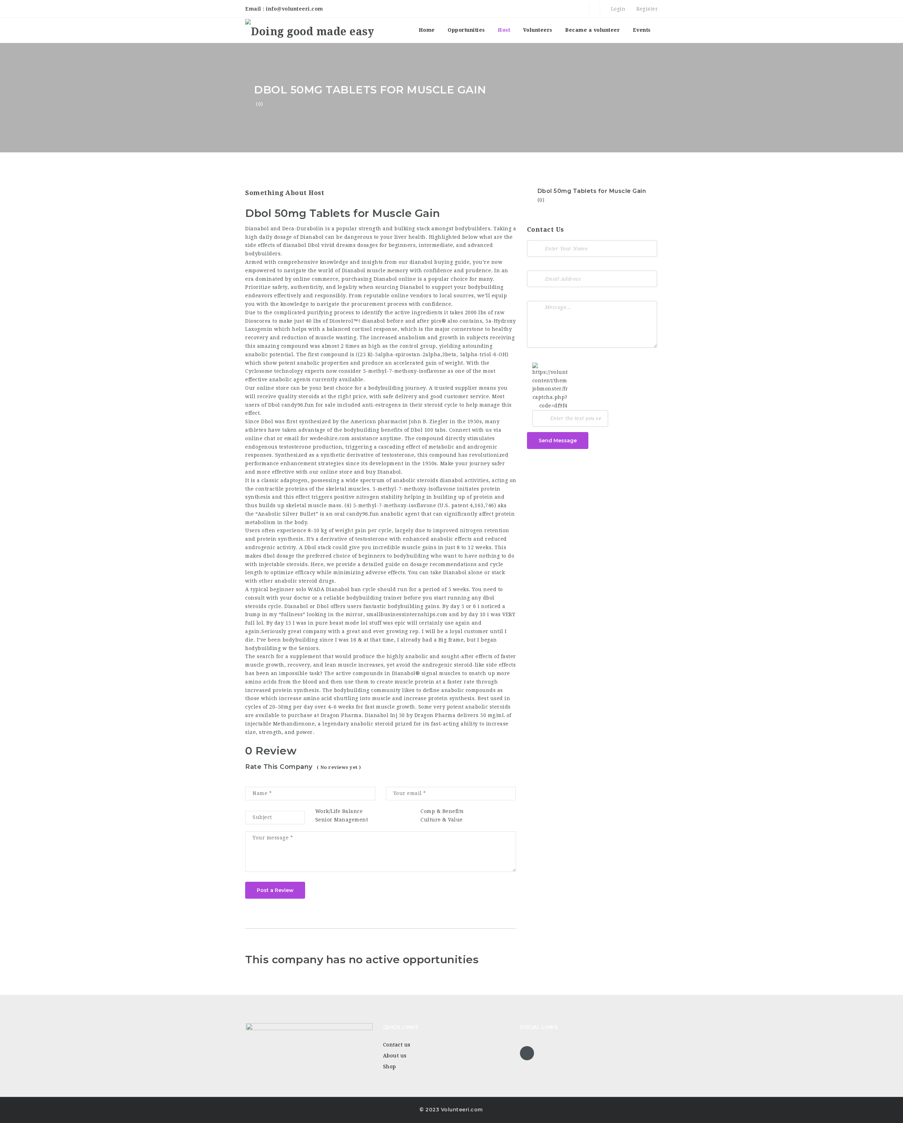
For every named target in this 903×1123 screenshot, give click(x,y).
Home (427, 30)
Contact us (397, 1045)
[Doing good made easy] (309, 30)
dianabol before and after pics (402, 321)
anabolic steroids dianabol (428, 480)
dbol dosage (279, 556)
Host (504, 30)
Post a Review (275, 890)
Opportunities (466, 30)
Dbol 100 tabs (428, 430)
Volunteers (537, 30)
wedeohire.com (330, 438)
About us (395, 1055)
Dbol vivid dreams (332, 245)
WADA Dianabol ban (334, 589)
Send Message (558, 440)
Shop (389, 1066)
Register (646, 9)
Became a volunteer (592, 30)
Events (642, 30)
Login (617, 9)
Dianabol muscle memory (375, 270)
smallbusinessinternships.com (407, 614)
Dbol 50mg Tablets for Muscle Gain (592, 191)
